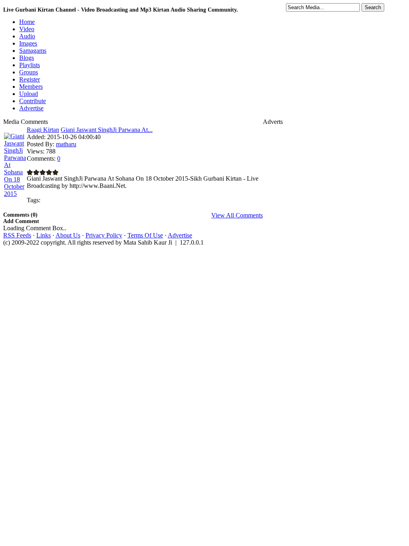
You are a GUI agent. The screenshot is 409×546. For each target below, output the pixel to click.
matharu (66, 144)
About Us (68, 235)
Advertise (180, 235)
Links (43, 235)
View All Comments (237, 215)
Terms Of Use (145, 235)
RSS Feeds (17, 235)
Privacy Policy (103, 235)
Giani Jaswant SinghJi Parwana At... (107, 129)
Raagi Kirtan (43, 129)
